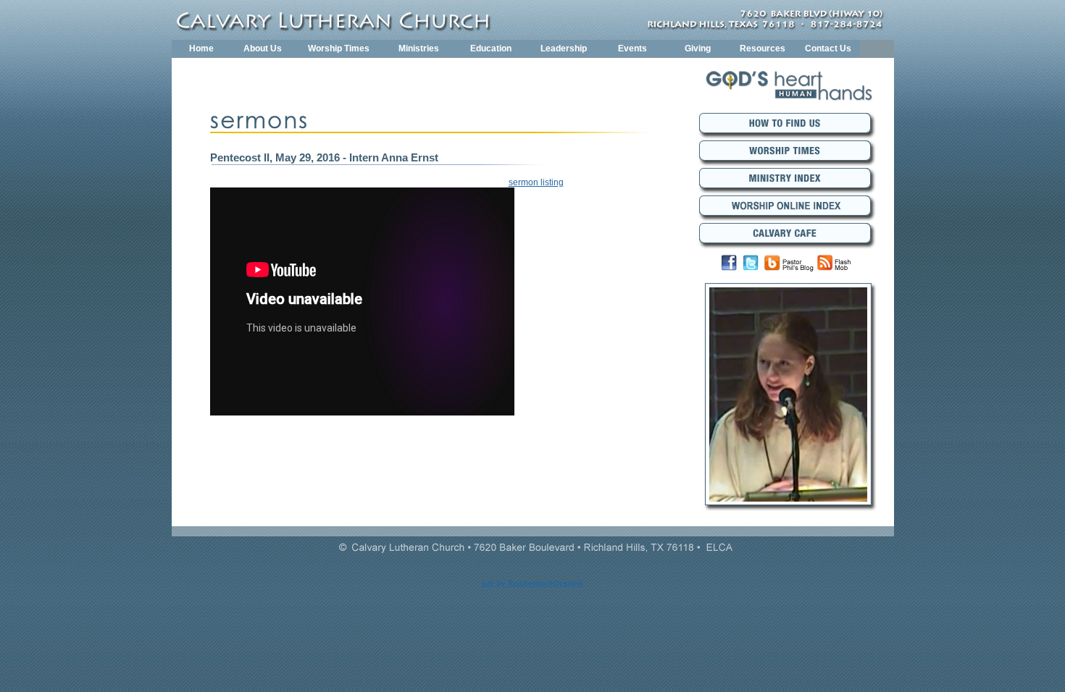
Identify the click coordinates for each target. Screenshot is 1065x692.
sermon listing (536, 182)
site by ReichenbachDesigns (532, 583)
